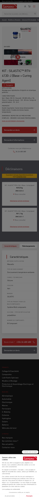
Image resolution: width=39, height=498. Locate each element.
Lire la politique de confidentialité (11, 489)
